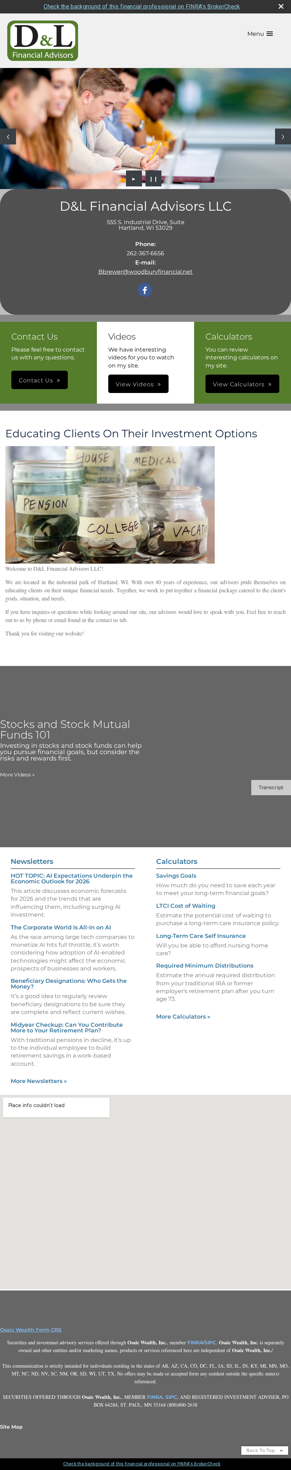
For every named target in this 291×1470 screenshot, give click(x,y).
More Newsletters (39, 1081)
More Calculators (183, 1016)
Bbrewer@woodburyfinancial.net (145, 271)
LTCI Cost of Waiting (185, 905)
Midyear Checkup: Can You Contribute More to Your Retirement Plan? (67, 1027)
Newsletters (32, 861)
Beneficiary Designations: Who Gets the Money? (69, 984)
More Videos (17, 774)
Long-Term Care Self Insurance (201, 936)
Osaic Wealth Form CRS (30, 1330)
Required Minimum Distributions (204, 965)
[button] (260, 34)
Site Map (11, 1427)
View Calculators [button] (239, 384)
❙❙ (153, 178)
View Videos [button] (135, 384)
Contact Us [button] (36, 380)
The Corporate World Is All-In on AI (61, 927)
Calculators (176, 861)
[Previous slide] (8, 136)
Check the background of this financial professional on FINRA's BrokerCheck (142, 6)
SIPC (210, 1342)
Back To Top (261, 1450)
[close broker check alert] (281, 6)
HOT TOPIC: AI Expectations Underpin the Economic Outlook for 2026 (72, 878)
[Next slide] (283, 136)
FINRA (195, 1342)
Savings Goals (176, 875)
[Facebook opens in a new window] (145, 290)
